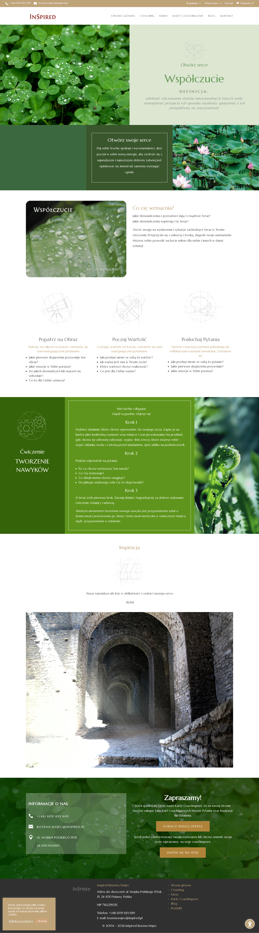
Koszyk (229, 3)
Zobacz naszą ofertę (183, 826)
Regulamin (192, 3)
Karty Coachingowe (188, 16)
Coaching (147, 16)
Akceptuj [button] (42, 921)
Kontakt (226, 16)
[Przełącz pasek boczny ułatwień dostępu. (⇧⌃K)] (250, 924)
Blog (211, 16)
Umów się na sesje (183, 852)
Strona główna (123, 16)
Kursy (163, 16)
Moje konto (211, 3)
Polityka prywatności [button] (21, 921)
